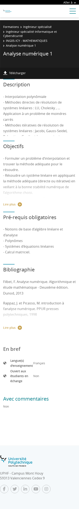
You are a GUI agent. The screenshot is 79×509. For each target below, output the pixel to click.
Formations (11, 27)
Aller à (67, 2)
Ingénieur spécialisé (37, 27)
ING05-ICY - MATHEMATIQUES (26, 41)
